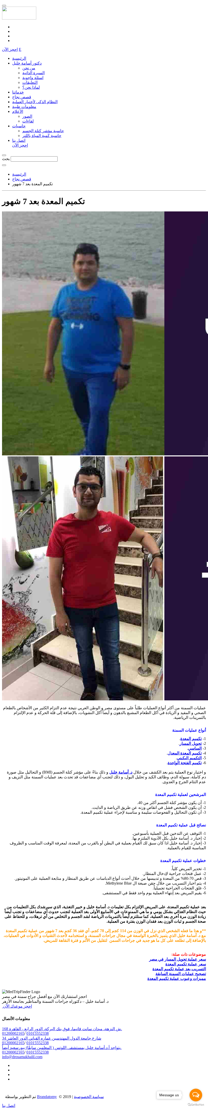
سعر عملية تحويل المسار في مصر (177, 959)
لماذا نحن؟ (31, 87)
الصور (27, 116)
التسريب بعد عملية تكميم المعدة (179, 969)
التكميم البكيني (189, 758)
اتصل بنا (18, 140)
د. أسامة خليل (120, 772)
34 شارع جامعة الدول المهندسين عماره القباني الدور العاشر (51, 1038)
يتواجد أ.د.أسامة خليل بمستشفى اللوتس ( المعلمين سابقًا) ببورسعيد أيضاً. (62, 1047)
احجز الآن (10, 49)
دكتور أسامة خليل (27, 63)
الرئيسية (19, 58)
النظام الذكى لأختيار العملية (35, 102)
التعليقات (30, 82)
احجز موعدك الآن (17, 1006)
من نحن (28, 68)
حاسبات (19, 126)
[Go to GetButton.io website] (196, 1104)
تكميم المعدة (191, 738)
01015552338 (37, 1033)
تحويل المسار (191, 743)
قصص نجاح (21, 97)
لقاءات (28, 121)
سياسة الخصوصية (89, 1096)
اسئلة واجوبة (32, 77)
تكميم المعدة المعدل (185, 753)
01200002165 (13, 1033)
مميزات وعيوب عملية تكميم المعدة (176, 978)
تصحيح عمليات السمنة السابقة (180, 974)
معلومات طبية (24, 106)
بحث (6, 159)
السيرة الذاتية (33, 73)
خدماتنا (18, 92)
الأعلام (17, 111)
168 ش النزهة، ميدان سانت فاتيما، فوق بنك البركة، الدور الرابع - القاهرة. (62, 1029)
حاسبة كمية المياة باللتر (41, 135)
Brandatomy (47, 1096)
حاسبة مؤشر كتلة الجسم (43, 131)
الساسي (195, 748)
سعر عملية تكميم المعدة (185, 964)
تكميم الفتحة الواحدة (185, 763)
